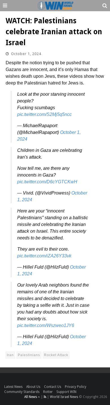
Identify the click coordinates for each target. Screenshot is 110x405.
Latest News (13, 387)
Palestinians (29, 355)
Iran (10, 355)
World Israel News (64, 397)
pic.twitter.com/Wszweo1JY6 (45, 325)
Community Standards (21, 392)
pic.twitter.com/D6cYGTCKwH (47, 181)
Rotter (48, 392)
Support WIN (66, 392)
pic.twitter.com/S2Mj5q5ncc (44, 114)
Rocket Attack (56, 355)
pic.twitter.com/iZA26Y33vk (44, 255)
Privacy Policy (75, 387)
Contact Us (52, 387)
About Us (33, 387)
